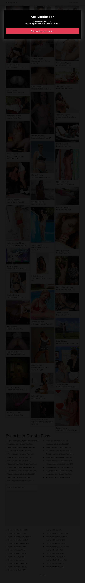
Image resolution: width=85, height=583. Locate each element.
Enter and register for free (42, 31)
